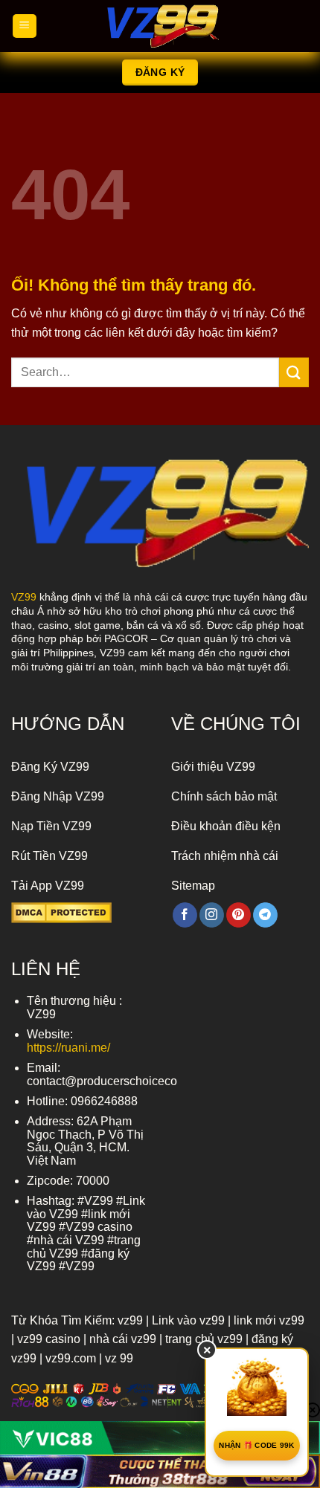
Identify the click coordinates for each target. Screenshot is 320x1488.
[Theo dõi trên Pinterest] (238, 915)
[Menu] (24, 26)
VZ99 (23, 597)
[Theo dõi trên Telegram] (265, 915)
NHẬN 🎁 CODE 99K (257, 1445)
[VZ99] (160, 26)
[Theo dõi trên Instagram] (211, 915)
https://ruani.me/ (68, 1047)
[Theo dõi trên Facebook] (185, 915)
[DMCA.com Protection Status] (61, 912)
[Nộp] (294, 372)
